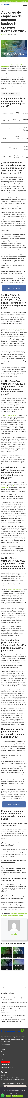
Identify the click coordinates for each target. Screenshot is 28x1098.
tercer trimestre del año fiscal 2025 (16, 329)
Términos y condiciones (18, 1079)
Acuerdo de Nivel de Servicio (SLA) (10, 1078)
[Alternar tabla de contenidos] (16, 94)
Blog (2, 1054)
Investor (3, 34)
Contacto (3, 1059)
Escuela (3, 1049)
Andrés (14, 934)
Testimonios (4, 1057)
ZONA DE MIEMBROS (20, 1)
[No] (26, 1092)
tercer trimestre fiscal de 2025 (15, 589)
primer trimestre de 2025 (10, 415)
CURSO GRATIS (6, 1062)
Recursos (3, 1052)
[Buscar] (25, 987)
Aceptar (8, 1095)
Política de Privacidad (6, 1079)
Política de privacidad (17, 1095)
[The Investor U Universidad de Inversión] (5, 4)
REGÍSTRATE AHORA (7, 1)
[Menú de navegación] (25, 4)
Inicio (2, 1047)
